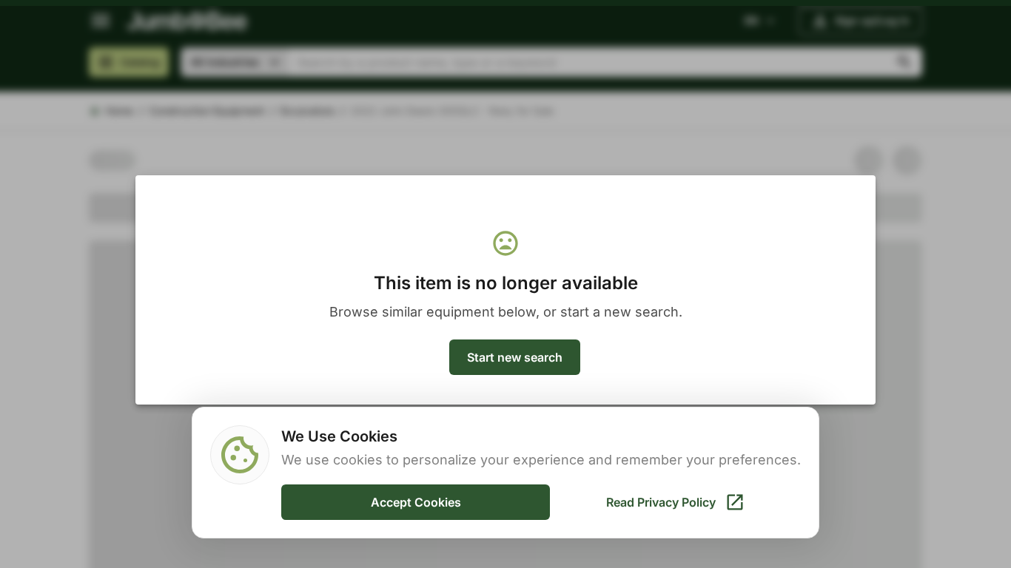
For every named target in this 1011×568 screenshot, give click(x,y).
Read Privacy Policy (661, 502)
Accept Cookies (416, 502)
